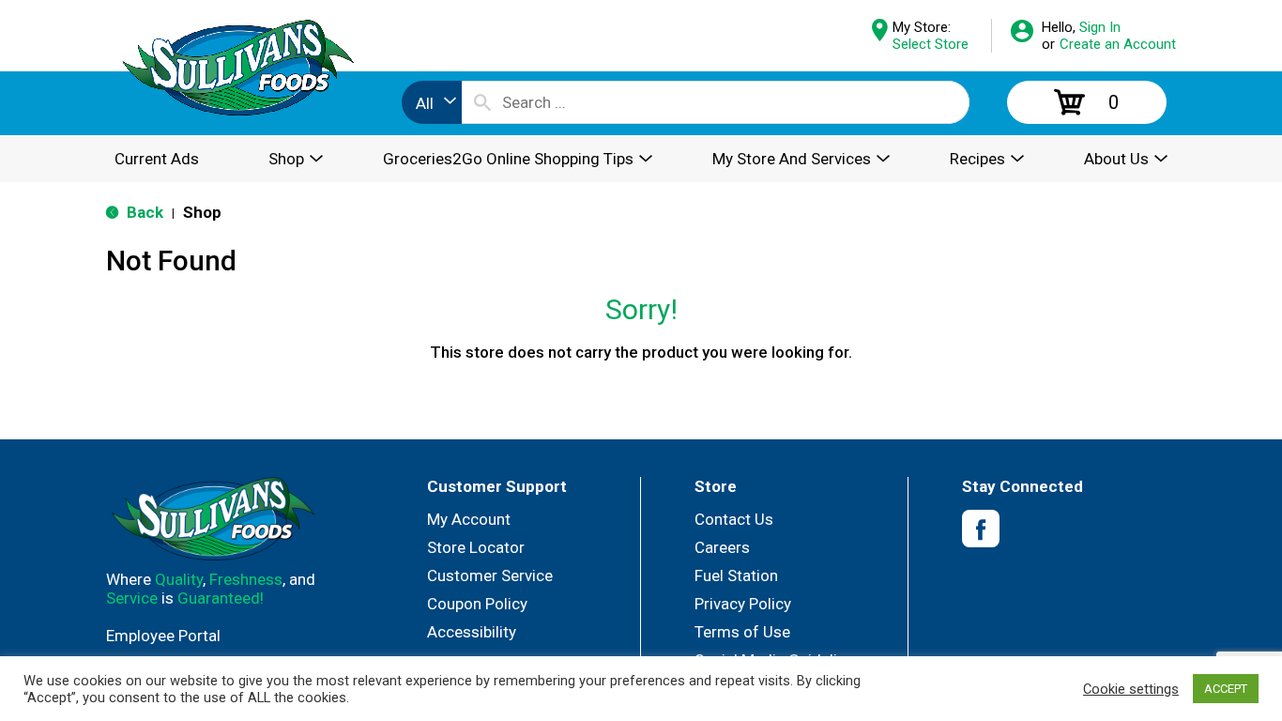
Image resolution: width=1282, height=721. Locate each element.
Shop (202, 212)
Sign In (1100, 27)
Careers (722, 547)
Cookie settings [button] (1131, 689)
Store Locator (476, 547)
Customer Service (490, 575)
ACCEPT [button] (1225, 689)
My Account (469, 519)
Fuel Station (736, 575)
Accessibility (471, 631)
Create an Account (1118, 44)
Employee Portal (163, 635)
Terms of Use (742, 631)
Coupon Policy (477, 603)
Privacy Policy (742, 603)
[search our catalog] (482, 102)
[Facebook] (981, 529)
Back (143, 212)
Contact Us (733, 519)
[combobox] (432, 102)
